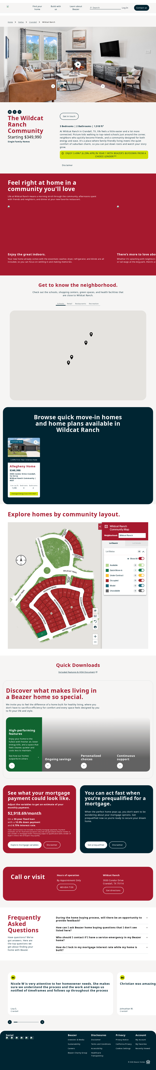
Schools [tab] (60, 303)
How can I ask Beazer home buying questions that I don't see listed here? (96, 929)
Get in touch (69, 116)
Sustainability (74, 1044)
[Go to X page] (22, 1038)
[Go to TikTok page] (17, 1038)
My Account (141, 1039)
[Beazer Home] (16, 7)
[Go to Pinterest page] (32, 1038)
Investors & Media (76, 1039)
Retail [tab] (69, 303)
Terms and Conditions (101, 1044)
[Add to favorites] (36, 442)
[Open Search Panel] (91, 8)
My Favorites (141, 1044)
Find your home (37, 8)
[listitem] (60, 993)
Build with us (56, 8)
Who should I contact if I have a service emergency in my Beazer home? (98, 939)
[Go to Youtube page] (27, 1038)
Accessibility (96, 1048)
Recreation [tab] (94, 303)
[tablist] (78, 304)
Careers (71, 1048)
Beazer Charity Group (77, 1053)
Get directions (113, 890)
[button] (72, 357)
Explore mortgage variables (25, 845)
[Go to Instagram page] (12, 1038)
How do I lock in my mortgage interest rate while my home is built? (96, 949)
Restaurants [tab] (80, 303)
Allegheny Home (22, 466)
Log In (125, 7)
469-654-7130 (66, 887)
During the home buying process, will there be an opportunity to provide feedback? (99, 919)
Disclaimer (67, 165)
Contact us (141, 7)
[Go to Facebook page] (7, 1038)
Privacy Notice (122, 1039)
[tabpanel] (78, 355)
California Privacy (124, 1044)
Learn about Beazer (76, 8)
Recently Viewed (143, 1048)
